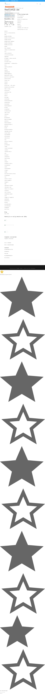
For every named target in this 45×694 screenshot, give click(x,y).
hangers (6, 83)
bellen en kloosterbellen (9, 32)
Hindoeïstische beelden (9, 87)
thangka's (6, 182)
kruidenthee (6, 109)
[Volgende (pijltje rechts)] (1, 693)
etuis (5, 68)
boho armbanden (7, 48)
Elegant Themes (19, 268)
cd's (5, 51)
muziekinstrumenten (8, 129)
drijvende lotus (7, 61)
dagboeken (6, 56)
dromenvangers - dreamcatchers (10, 63)
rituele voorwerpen (8, 148)
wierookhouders (7, 205)
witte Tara (6, 209)
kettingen (6, 97)
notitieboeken (7, 134)
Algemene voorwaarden (8, 238)
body (5, 34)
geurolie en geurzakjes (9, 76)
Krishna (6, 107)
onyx (5, 139)
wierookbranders (7, 204)
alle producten (20, 15)
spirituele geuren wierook (9, 173)
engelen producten (8, 66)
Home (5, 8)
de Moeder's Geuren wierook (10, 58)
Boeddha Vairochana (8, 44)
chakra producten (8, 53)
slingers (6, 170)
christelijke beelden (8, 54)
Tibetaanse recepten (8, 185)
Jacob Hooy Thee (7, 92)
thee (5, 183)
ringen (5, 146)
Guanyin (6, 82)
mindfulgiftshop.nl (8, 124)
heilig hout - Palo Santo (9, 85)
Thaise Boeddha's (8, 180)
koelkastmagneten (8, 105)
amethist (19, 22)
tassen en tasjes (8, 178)
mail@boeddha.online (8, 249)
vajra (5, 195)
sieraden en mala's (8, 163)
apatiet (18, 24)
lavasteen (6, 114)
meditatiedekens (7, 122)
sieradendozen (7, 165)
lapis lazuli (7, 112)
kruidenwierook (7, 110)
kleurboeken (6, 104)
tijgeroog (6, 190)
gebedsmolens (7, 71)
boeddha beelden (7, 39)
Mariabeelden (7, 117)
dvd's (5, 65)
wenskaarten (6, 200)
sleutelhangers (7, 168)
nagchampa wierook (8, 131)
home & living (7, 88)
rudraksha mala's (8, 151)
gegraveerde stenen (8, 75)
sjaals (5, 166)
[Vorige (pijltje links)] (0, 693)
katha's (6, 95)
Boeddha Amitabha (8, 36)
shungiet (6, 161)
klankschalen (7, 102)
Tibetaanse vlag (7, 187)
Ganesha (6, 70)
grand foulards (7, 78)
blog (5, 213)
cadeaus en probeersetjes (9, 49)
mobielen (6, 126)
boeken (5, 46)
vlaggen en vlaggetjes (9, 197)
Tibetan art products (8, 188)
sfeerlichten (7, 158)
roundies (6, 149)
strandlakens (7, 175)
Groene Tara (6, 80)
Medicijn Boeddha (8, 119)
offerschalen (7, 136)
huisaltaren (6, 90)
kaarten (6, 93)
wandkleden (6, 199)
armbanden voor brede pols (22, 27)
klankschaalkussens (8, 100)
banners (6, 31)
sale (5, 153)
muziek (5, 127)
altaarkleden (20, 17)
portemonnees (7, 144)
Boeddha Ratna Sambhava (9, 41)
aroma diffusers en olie (22, 29)
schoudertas (6, 156)
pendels (6, 143)
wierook (6, 202)
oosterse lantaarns (8, 141)
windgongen (6, 207)
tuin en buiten (7, 192)
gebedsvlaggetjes (8, 73)
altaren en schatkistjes (22, 19)
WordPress (33, 268)
